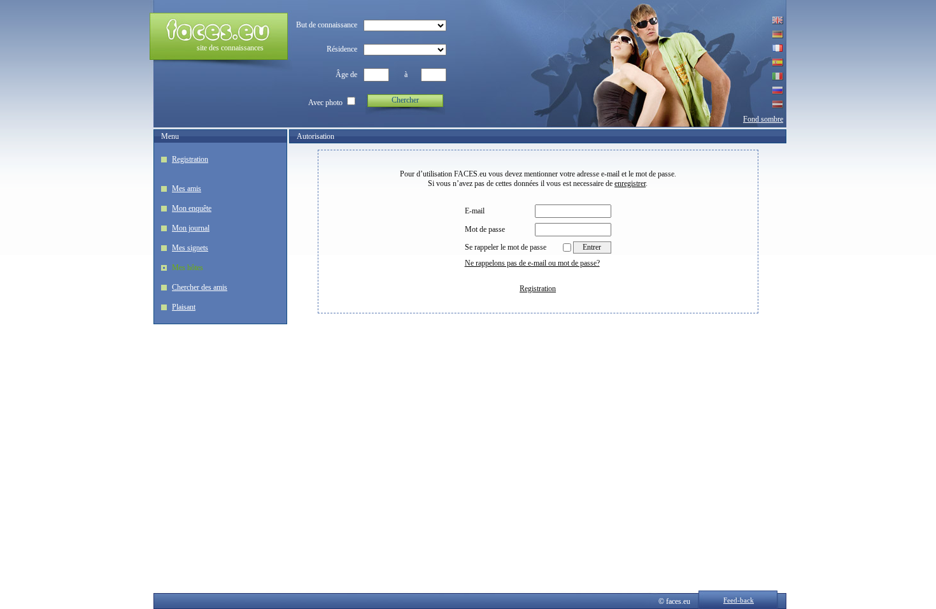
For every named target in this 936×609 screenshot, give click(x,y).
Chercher (405, 100)
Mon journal (190, 228)
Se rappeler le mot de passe (505, 247)
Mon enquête (191, 208)
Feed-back (738, 600)
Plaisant (183, 307)
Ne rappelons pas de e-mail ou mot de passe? (532, 263)
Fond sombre (763, 119)
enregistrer (630, 183)
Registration (190, 159)
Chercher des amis (199, 287)
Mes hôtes (187, 267)
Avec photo (325, 102)
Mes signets (190, 247)
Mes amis (186, 188)
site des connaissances (230, 47)
